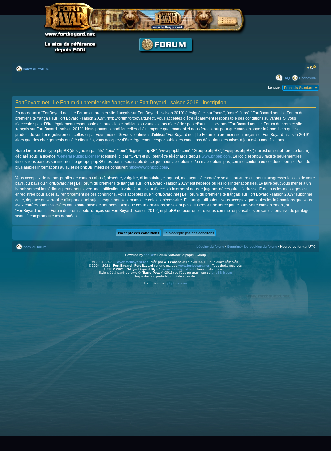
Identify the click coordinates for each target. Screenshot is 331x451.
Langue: (274, 87)
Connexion (307, 78)
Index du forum (36, 69)
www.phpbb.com (216, 156)
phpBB (149, 255)
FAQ (286, 78)
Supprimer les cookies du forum (252, 246)
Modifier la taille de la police (311, 68)
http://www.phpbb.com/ (148, 167)
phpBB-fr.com (222, 272)
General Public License (78, 156)
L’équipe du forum (210, 246)
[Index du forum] (165, 56)
